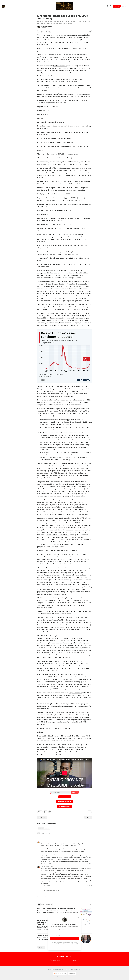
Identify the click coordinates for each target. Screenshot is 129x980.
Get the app (72, 973)
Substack (57, 977)
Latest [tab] (42, 904)
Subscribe (116, 6)
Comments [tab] (41, 828)
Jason (42, 866)
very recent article (75, 693)
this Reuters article (60, 66)
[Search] (107, 6)
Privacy (66, 969)
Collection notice (77, 969)
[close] (79, 918)
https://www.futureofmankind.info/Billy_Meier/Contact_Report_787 (58, 845)
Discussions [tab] (49, 904)
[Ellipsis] (91, 842)
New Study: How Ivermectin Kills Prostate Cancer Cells (56, 908)
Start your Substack (60, 973)
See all (40, 947)
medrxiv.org (42, 90)
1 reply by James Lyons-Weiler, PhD (50, 890)
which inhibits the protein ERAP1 (57, 535)
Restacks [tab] (47, 828)
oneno (42, 842)
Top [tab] (39, 904)
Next (87, 817)
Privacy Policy (76, 943)
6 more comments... (42, 897)
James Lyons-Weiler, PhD (47, 26)
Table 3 (71, 224)
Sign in (124, 6)
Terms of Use (72, 942)
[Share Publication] (110, 6)
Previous (43, 817)
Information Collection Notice (64, 943)
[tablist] (43, 828)
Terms (70, 969)
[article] (64, 912)
